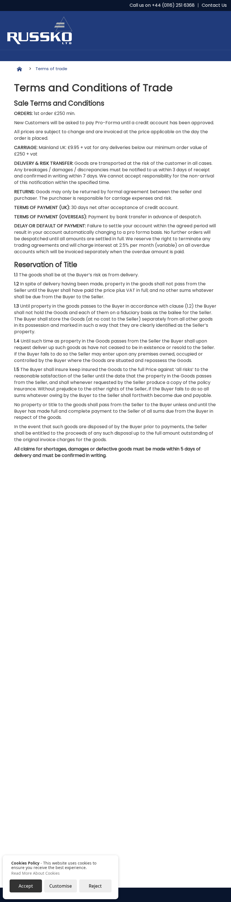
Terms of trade (51, 69)
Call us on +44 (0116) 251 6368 (162, 5)
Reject (95, 886)
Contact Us (214, 5)
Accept (26, 886)
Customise (60, 886)
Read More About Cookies (35, 873)
